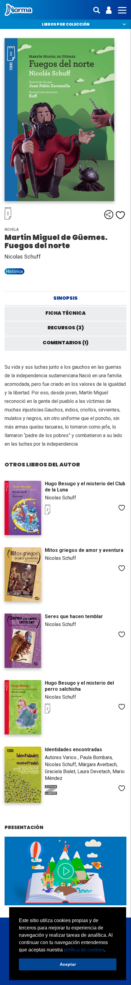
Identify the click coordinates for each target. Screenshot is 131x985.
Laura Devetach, (94, 771)
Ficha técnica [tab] (65, 313)
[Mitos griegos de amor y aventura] (23, 574)
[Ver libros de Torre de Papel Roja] (57, 512)
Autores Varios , (62, 757)
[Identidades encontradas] (23, 775)
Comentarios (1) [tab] (65, 342)
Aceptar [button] (68, 964)
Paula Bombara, (96, 757)
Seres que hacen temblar (74, 616)
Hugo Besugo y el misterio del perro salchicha (79, 686)
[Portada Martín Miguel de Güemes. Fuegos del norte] (65, 119)
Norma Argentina (18, 10)
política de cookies (84, 949)
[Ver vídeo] (65, 871)
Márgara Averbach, (98, 764)
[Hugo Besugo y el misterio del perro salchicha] (23, 707)
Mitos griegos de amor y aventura (84, 550)
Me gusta (120, 215)
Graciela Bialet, (61, 771)
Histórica (14, 271)
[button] (107, 950)
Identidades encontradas (73, 749)
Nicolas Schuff (23, 256)
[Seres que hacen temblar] (23, 641)
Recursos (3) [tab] (66, 327)
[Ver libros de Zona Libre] (57, 793)
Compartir (108, 214)
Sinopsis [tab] (65, 298)
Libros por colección (66, 24)
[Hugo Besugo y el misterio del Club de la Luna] (23, 508)
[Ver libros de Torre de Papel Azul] (20, 217)
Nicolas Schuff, (61, 764)
